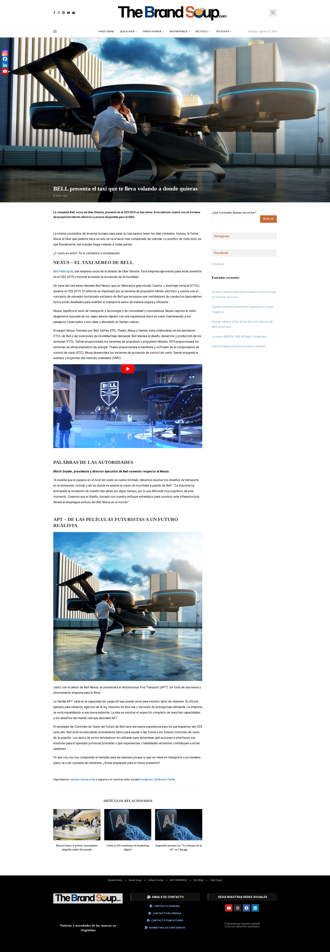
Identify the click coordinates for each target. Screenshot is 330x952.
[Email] (73, 12)
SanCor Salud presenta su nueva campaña (238, 346)
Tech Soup (222, 31)
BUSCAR (268, 218)
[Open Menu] (55, 31)
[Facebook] (54, 12)
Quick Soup (127, 31)
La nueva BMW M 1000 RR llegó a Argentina (239, 336)
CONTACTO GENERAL (167, 906)
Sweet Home (106, 31)
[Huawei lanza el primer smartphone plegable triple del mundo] (76, 824)
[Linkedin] (63, 12)
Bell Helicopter (63, 271)
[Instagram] (58, 12)
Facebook (218, 264)
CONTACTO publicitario (167, 920)
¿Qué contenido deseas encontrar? (234, 212)
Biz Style (202, 31)
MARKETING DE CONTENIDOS (167, 927)
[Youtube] (68, 12)
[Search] (273, 12)
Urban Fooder (152, 31)
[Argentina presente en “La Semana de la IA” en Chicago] (178, 824)
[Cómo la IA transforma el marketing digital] (127, 824)
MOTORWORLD (178, 31)
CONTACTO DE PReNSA (167, 913)
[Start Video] (127, 406)
